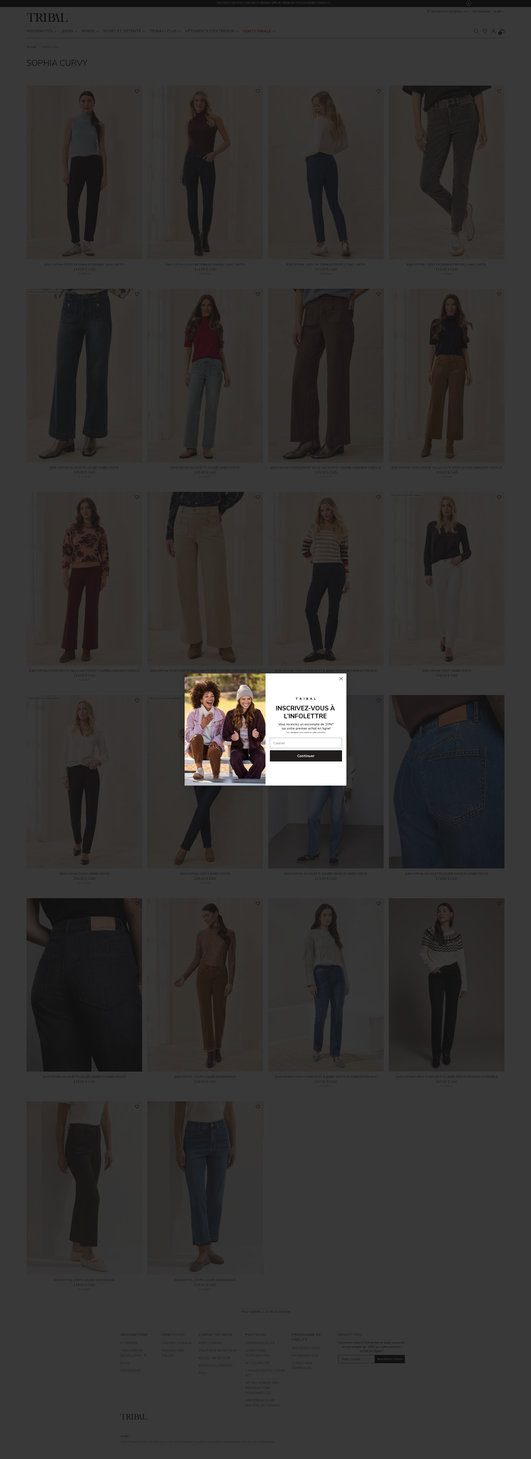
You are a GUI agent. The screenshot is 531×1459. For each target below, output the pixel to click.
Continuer (306, 755)
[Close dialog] (341, 678)
